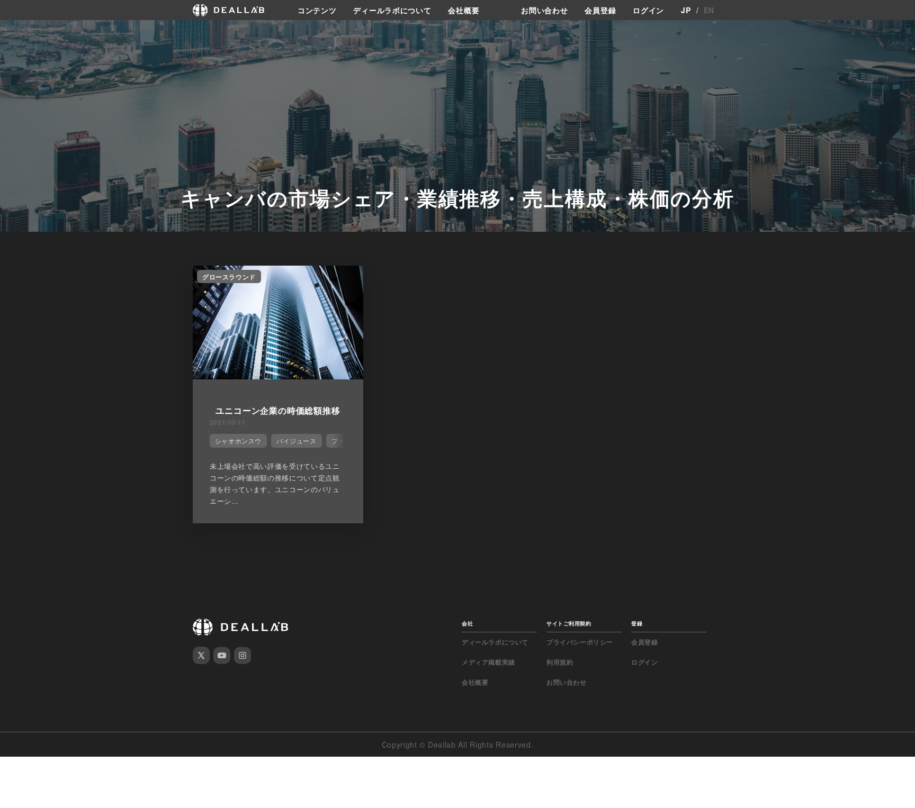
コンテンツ (317, 10)
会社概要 (463, 10)
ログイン (648, 10)
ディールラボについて (392, 10)
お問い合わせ (544, 10)
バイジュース (296, 440)
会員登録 (600, 10)
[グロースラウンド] (278, 376)
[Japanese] (37, 33)
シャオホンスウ (238, 440)
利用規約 (559, 662)
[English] (19, 33)
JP (685, 10)
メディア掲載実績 (488, 662)
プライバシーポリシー (579, 642)
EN (709, 10)
